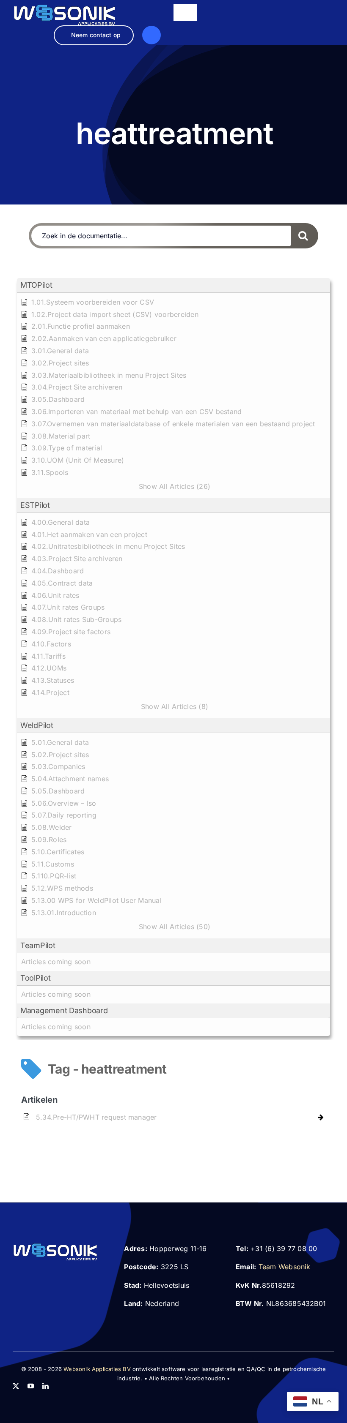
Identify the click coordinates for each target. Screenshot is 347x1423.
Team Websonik (285, 1266)
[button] (173, 285)
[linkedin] (45, 1386)
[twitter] (16, 1386)
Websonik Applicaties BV (97, 1369)
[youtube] (31, 1386)
